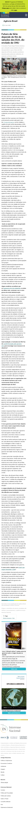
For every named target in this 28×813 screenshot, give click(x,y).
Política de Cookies (6, 796)
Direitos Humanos (7, 618)
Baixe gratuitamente (14, 713)
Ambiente (3, 766)
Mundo (2, 772)
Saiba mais (14, 669)
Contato (3, 790)
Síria (13, 618)
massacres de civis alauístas (12, 288)
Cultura (2, 775)
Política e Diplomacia (6, 760)
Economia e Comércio (6, 763)
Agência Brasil (10, 21)
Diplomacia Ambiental (7, 807)
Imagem (3, 769)
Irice (2, 804)
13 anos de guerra (8, 122)
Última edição (4, 782)
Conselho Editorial (5, 801)
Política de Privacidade (7, 793)
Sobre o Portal (4, 798)
